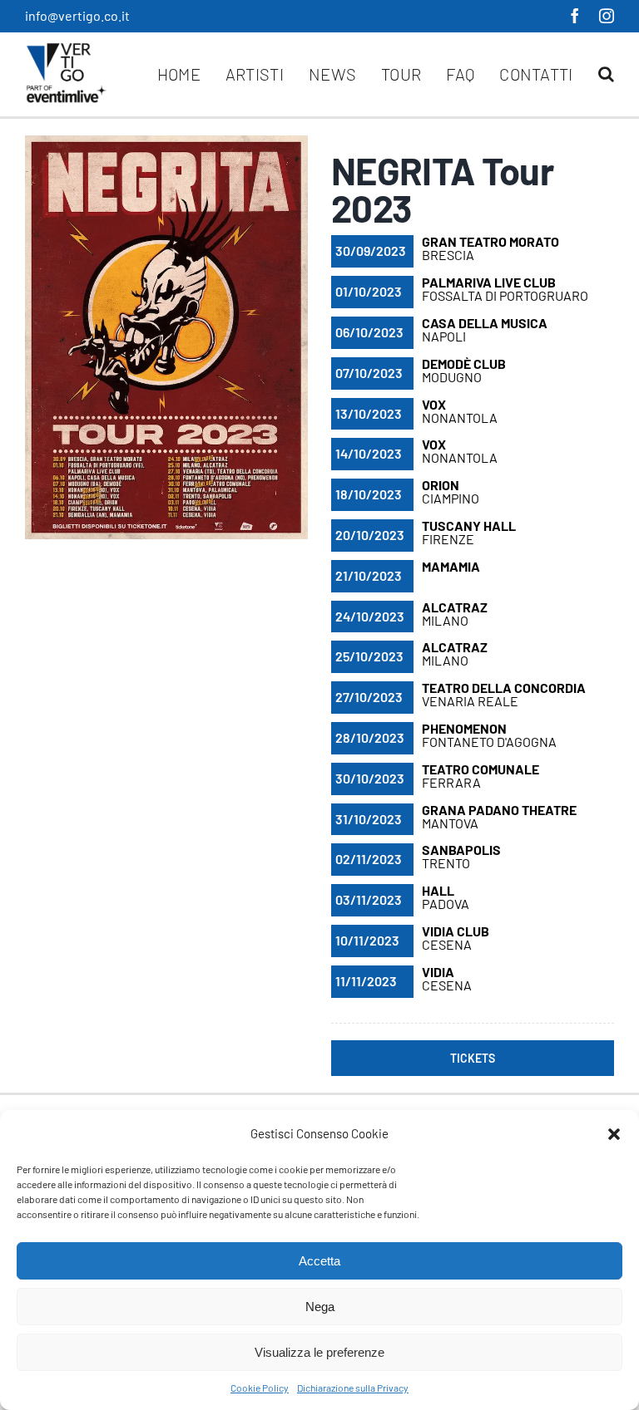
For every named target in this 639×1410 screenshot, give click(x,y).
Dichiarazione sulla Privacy (353, 1387)
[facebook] (574, 15)
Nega (319, 1306)
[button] (614, 1134)
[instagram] (606, 15)
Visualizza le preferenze (319, 1352)
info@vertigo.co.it (77, 15)
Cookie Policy (259, 1387)
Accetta (319, 1261)
